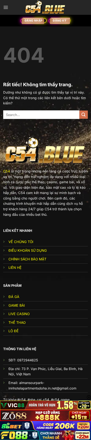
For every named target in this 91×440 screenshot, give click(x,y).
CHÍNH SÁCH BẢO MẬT (27, 259)
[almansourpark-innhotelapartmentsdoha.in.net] (45, 7)
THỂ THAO (17, 322)
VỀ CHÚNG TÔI (20, 242)
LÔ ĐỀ (13, 331)
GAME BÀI (16, 305)
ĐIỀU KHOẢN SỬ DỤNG (27, 250)
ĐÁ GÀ (13, 297)
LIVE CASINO (19, 314)
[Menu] (5, 7)
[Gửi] (83, 115)
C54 (6, 171)
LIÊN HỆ (15, 267)
